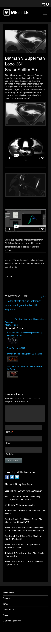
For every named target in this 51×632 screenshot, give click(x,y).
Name (9, 431)
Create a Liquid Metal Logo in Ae (29, 319)
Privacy (6, 615)
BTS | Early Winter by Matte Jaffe (20, 504)
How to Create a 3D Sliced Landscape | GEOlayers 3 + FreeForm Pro (22, 498)
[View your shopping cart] (43, 4)
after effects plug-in (18, 301)
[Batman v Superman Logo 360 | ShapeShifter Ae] (25, 41)
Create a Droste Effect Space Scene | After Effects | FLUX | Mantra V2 (24, 520)
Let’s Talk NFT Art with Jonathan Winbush (23, 490)
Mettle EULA (8, 609)
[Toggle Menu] (45, 13)
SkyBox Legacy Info (12, 620)
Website (9, 454)
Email (8, 442)
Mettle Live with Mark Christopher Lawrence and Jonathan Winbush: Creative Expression (24, 529)
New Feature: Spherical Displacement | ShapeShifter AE (24, 334)
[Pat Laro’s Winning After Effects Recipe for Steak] (25, 374)
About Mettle (8, 592)
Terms (5, 603)
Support (6, 598)
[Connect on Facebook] (7, 478)
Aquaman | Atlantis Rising (11, 323)
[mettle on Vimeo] (17, 478)
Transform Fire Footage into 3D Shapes (24, 353)
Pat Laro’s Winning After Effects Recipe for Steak (24, 368)
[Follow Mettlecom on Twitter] (12, 478)
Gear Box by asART (16, 348)
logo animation (25, 305)
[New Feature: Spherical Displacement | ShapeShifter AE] (25, 341)
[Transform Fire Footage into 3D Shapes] (25, 359)
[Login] (47, 4)
